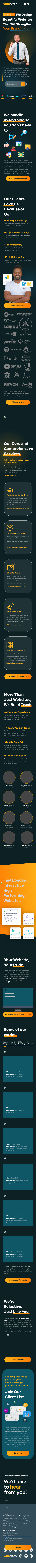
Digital (20, 1042)
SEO (10, 167)
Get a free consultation (18, 179)
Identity (13, 1044)
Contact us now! (18, 1360)
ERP (28, 1042)
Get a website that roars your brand (18, 1014)
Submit (18, 1547)
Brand (13, 1042)
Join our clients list (17, 306)
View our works (18, 402)
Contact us (18, 1453)
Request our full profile (18, 1280)
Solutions (30, 1044)
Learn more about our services (18, 676)
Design (5, 1044)
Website (5, 1042)
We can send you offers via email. (14, 1538)
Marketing (21, 1044)
